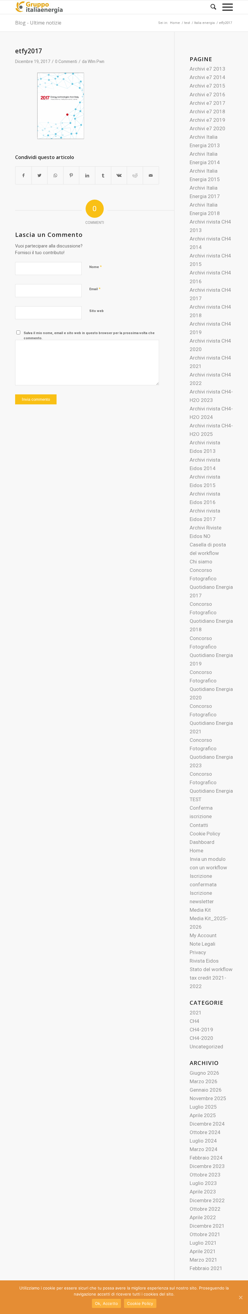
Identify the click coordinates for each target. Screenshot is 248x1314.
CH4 (194, 1021)
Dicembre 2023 (207, 1166)
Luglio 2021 (203, 1243)
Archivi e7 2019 (207, 120)
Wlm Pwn (96, 61)
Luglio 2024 (203, 1141)
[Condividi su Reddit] (135, 175)
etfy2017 (28, 51)
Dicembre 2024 (207, 1124)
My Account (203, 935)
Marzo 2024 (203, 1149)
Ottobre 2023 (205, 1175)
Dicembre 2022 (207, 1200)
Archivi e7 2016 (207, 94)
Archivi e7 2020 (207, 128)
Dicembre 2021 (207, 1226)
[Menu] (224, 7)
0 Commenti (66, 61)
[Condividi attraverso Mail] (151, 175)
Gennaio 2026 (206, 1090)
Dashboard (202, 842)
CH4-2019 (201, 1030)
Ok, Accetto (106, 1303)
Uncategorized (206, 1047)
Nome (95, 266)
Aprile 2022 (203, 1217)
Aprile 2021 (203, 1251)
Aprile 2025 (203, 1115)
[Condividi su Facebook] (23, 175)
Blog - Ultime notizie (38, 22)
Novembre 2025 (208, 1098)
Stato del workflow (211, 969)
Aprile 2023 (203, 1192)
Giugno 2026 (204, 1073)
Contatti (199, 825)
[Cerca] (210, 7)
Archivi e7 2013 (207, 69)
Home (196, 851)
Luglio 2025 (203, 1107)
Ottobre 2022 (205, 1209)
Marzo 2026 (203, 1081)
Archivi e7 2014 (207, 77)
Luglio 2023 (203, 1183)
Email (94, 289)
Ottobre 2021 (205, 1234)
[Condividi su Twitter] (39, 175)
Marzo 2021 (203, 1260)
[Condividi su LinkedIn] (87, 175)
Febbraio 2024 (206, 1158)
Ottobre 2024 (205, 1132)
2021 (196, 1013)
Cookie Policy (205, 834)
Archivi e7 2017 (207, 103)
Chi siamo (201, 562)
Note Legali (202, 944)
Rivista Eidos (204, 961)
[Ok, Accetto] (240, 1297)
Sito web (96, 311)
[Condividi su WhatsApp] (55, 175)
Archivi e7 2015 (207, 86)
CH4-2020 (201, 1038)
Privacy (198, 952)
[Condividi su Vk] (119, 175)
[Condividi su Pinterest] (71, 175)
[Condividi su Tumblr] (103, 175)
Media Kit (200, 910)
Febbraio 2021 (206, 1268)
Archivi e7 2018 (207, 111)
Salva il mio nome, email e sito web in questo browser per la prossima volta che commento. (89, 335)
